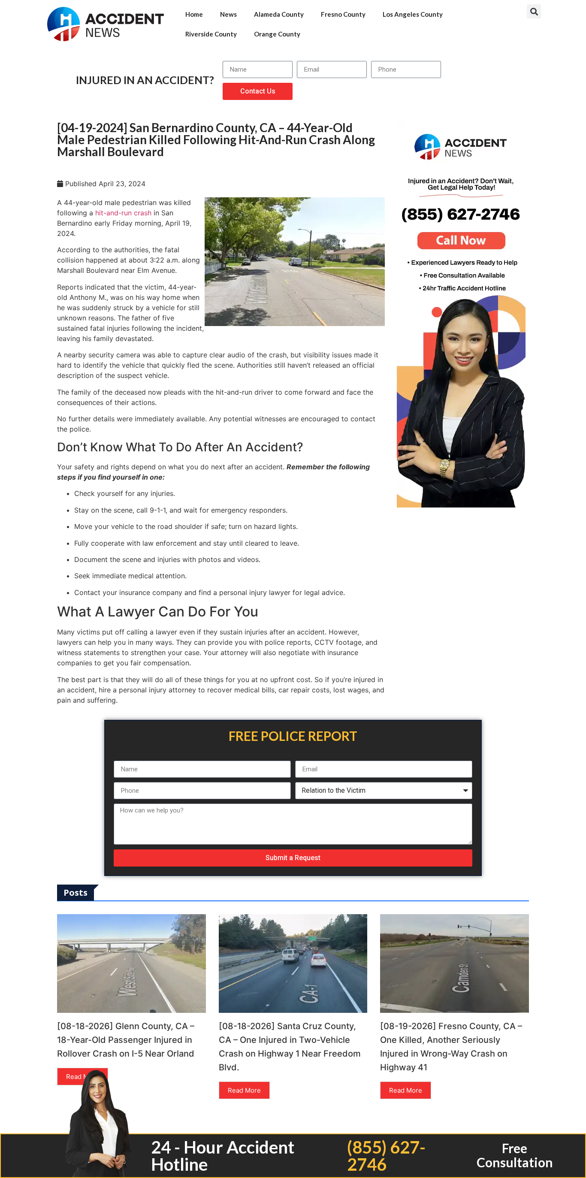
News (228, 14)
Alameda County (279, 14)
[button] (534, 11)
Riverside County (211, 34)
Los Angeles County (413, 14)
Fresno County (343, 14)
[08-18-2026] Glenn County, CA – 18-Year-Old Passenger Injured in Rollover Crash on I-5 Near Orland (125, 1040)
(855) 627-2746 (386, 1156)
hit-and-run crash (123, 212)
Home (194, 14)
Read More (244, 1090)
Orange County (277, 34)
